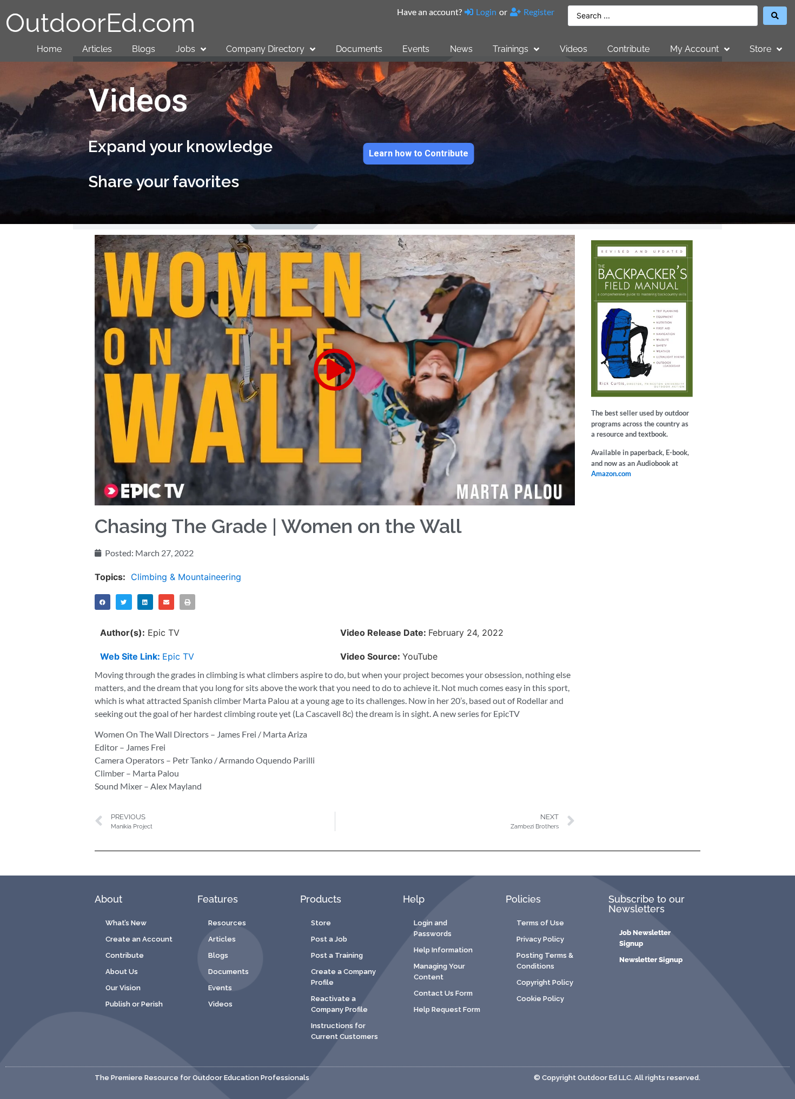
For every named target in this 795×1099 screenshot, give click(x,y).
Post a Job (329, 939)
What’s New (126, 923)
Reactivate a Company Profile (339, 1004)
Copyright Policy (544, 982)
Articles (97, 49)
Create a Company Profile (343, 977)
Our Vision (123, 988)
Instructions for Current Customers (344, 1031)
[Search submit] (775, 15)
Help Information (443, 950)
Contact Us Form (443, 993)
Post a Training (337, 955)
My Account (694, 49)
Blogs (143, 49)
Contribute (628, 49)
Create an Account (139, 939)
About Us (121, 972)
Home (49, 49)
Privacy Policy (540, 939)
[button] (334, 370)
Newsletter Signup (651, 960)
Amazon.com (611, 473)
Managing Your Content (439, 971)
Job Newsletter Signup (645, 938)
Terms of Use (540, 923)
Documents (359, 49)
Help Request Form (447, 1009)
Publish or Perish (134, 1004)
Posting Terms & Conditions (544, 960)
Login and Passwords (433, 928)
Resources (227, 923)
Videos (573, 49)
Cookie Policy (540, 999)
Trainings (510, 49)
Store (760, 49)
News (461, 49)
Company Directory (265, 49)
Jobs (185, 49)
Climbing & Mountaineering (186, 576)
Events (415, 49)
